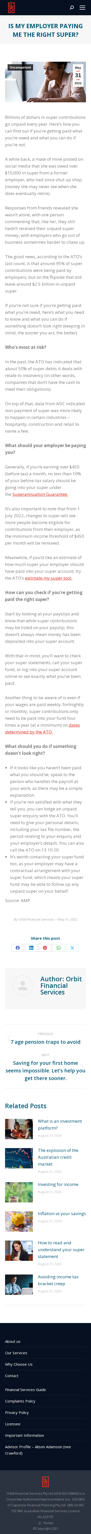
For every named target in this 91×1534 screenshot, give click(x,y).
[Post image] (19, 1129)
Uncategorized (20, 67)
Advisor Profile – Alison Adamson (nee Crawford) (38, 1450)
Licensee (12, 1423)
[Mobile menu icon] (82, 7)
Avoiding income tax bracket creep (58, 1280)
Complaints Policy (20, 1401)
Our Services (16, 1352)
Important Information (24, 1435)
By (34, 919)
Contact (11, 1375)
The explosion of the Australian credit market (58, 1157)
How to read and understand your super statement (61, 1249)
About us (12, 1341)
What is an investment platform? (60, 1124)
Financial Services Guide (25, 1389)
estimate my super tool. (48, 578)
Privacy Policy (17, 1412)
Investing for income (58, 1184)
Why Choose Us (19, 1364)
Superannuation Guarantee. (40, 494)
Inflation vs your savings (62, 1213)
